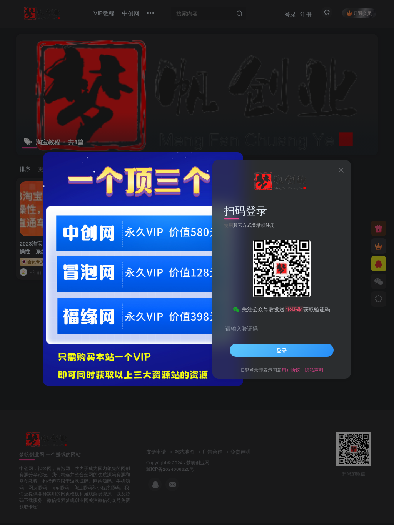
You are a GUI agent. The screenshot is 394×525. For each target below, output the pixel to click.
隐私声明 (314, 369)
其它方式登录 (247, 224)
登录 (281, 350)
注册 (270, 224)
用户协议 (291, 369)
